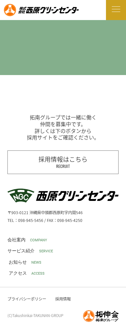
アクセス (27, 273)
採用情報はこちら (63, 162)
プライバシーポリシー (26, 299)
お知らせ (25, 262)
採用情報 (63, 299)
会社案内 (27, 239)
